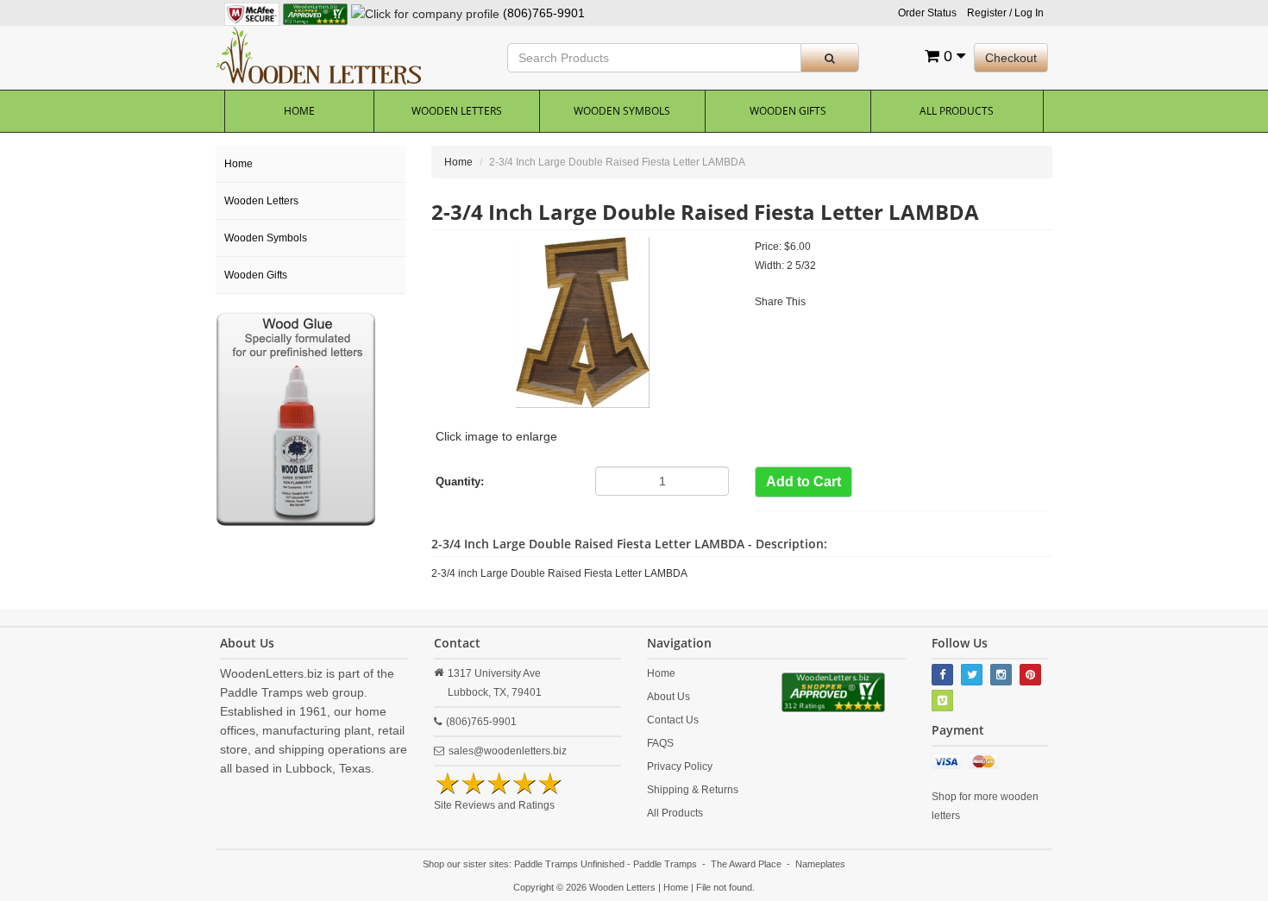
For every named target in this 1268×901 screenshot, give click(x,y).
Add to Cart (803, 481)
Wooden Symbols (622, 110)
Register (987, 13)
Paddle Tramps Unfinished (569, 864)
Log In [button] (1029, 13)
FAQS (660, 743)
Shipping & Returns (692, 790)
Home (299, 110)
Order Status (927, 13)
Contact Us (673, 720)
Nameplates (820, 864)
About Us (668, 697)
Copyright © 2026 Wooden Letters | (588, 887)
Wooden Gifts (788, 110)
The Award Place (746, 864)
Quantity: (460, 481)
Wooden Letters (456, 110)
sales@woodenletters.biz (508, 751)
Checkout (1011, 58)
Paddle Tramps (665, 864)
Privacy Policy (679, 766)
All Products (957, 110)
